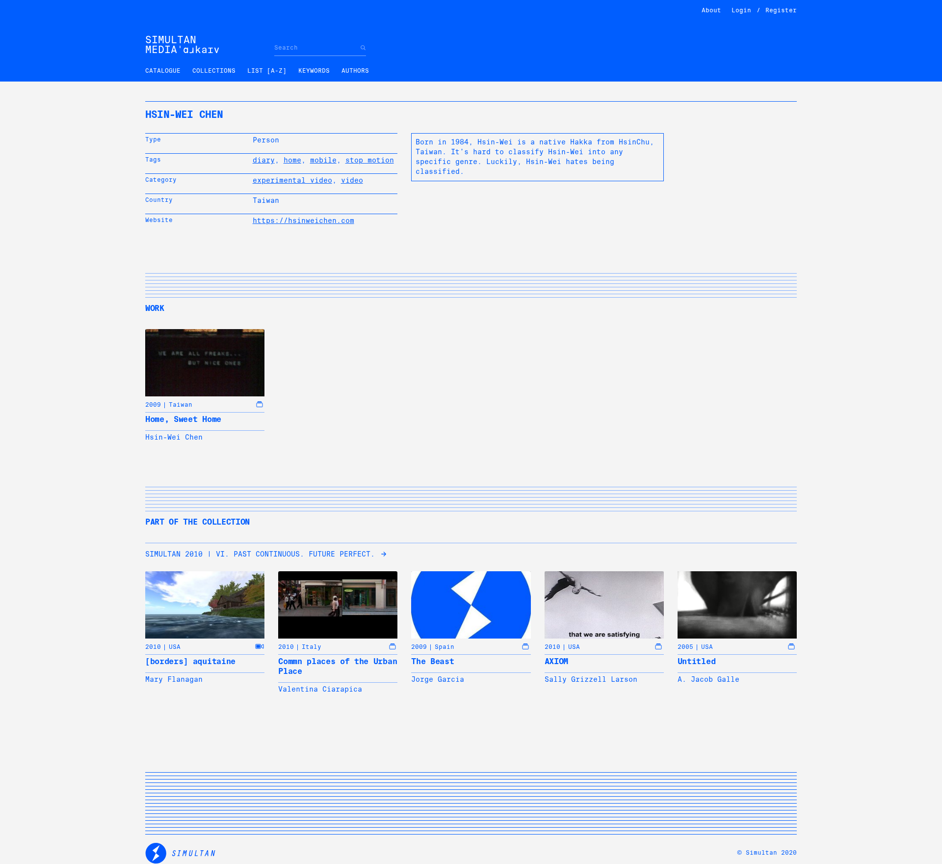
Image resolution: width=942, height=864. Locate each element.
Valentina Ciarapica (320, 689)
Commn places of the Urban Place (337, 666)
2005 (685, 647)
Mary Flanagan (174, 679)
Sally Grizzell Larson (591, 679)
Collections (214, 71)
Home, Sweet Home (183, 419)
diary (264, 160)
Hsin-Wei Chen (174, 437)
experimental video (292, 180)
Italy (311, 647)
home (292, 160)
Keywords (314, 71)
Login (741, 10)
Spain (444, 647)
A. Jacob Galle (708, 679)
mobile (323, 160)
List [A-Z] (267, 71)
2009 (153, 405)
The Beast (432, 661)
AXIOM (556, 661)
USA (175, 647)
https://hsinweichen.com (303, 220)
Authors (355, 71)
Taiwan (180, 405)
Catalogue (163, 71)
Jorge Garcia (437, 679)
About (711, 10)
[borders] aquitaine (190, 661)
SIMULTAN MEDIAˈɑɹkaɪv (182, 44)
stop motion (369, 160)
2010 (153, 647)
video (352, 180)
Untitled (696, 661)
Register (781, 10)
